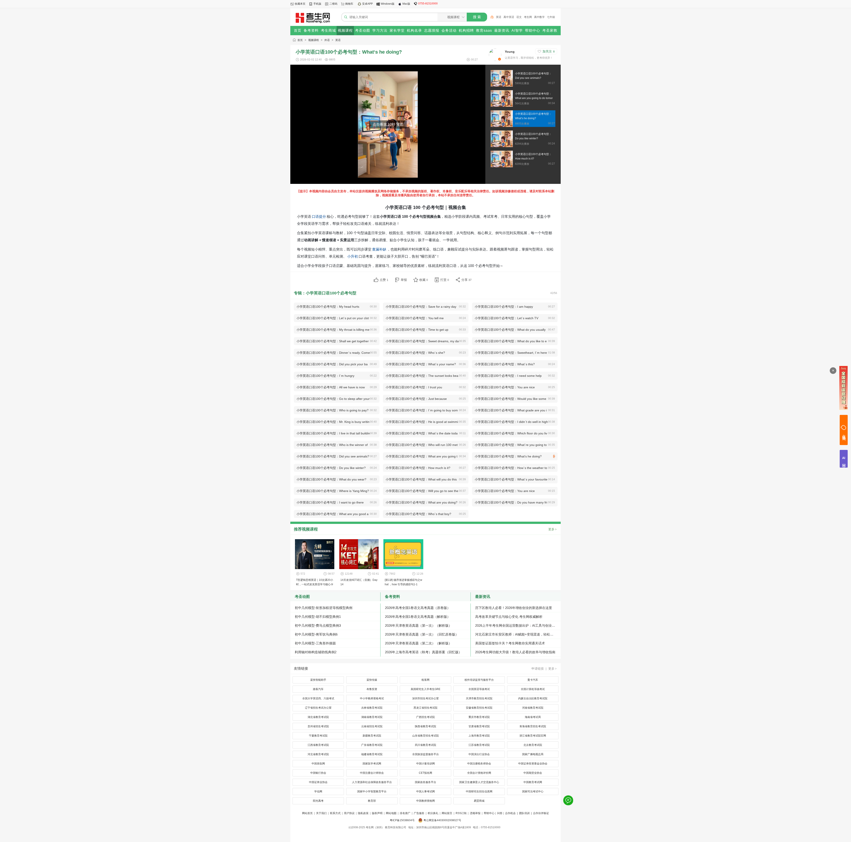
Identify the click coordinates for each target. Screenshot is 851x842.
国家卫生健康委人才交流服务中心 (479, 782)
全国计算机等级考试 (533, 689)
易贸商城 (479, 800)
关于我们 (321, 813)
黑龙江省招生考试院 (425, 707)
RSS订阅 (461, 813)
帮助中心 (489, 813)
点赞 (384, 280)
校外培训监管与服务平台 (479, 679)
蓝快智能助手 (318, 679)
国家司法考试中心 (532, 791)
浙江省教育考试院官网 (532, 735)
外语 (327, 40)
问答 (499, 813)
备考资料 (392, 597)
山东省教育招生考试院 (425, 735)
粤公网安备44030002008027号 (442, 820)
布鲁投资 (372, 689)
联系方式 (335, 813)
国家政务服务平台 (425, 782)
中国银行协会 (318, 772)
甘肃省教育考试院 (479, 726)
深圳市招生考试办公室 (425, 698)
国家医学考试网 (372, 763)
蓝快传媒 (372, 679)
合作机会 (510, 813)
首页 (300, 40)
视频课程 (313, 40)
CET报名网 (425, 772)
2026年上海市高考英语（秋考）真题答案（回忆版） (423, 652)
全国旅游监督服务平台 (425, 754)
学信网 (318, 791)
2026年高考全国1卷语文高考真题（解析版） (417, 616)
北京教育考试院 (532, 745)
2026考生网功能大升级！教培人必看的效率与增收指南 (515, 652)
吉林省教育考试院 (372, 707)
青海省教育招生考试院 (532, 726)
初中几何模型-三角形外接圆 (315, 643)
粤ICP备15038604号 (402, 820)
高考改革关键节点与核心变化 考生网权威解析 (509, 616)
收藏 (423, 280)
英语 (498, 17)
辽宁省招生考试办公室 (318, 707)
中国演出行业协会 (479, 754)
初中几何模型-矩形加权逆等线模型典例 (323, 608)
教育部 (372, 800)
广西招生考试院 (425, 717)
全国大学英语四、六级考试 (318, 698)
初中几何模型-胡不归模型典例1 (318, 616)
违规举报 (475, 813)
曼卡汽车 (532, 679)
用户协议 (349, 813)
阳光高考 (318, 800)
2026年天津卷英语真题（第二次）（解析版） (418, 643)
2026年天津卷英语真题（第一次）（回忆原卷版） (422, 634)
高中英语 (509, 17)
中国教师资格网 (425, 800)
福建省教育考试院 (372, 754)
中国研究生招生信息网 (479, 791)
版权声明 (377, 813)
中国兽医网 (318, 763)
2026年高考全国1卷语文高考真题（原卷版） (417, 608)
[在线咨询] (568, 800)
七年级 (551, 17)
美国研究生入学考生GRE (425, 689)
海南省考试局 (533, 717)
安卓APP (367, 3)
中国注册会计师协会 (372, 772)
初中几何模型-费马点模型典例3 (318, 625)
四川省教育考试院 (425, 745)
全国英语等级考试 (479, 689)
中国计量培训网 (425, 763)
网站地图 (391, 813)
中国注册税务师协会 (479, 763)
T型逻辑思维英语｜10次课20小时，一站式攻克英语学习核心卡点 (314, 584)
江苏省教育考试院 (479, 745)
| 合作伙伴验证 (539, 813)
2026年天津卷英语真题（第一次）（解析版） (418, 625)
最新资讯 (482, 597)
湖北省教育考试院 (318, 717)
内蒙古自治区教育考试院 (532, 698)
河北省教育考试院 (318, 754)
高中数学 (539, 17)
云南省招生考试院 (372, 726)
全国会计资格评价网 (479, 772)
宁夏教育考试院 (318, 735)
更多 (552, 529)
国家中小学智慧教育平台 (371, 791)
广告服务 (419, 813)
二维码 (333, 3)
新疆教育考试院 (372, 735)
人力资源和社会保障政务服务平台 (372, 782)
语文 (519, 17)
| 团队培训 (523, 813)
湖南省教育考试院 (372, 717)
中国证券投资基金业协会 (532, 763)
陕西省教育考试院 (425, 726)
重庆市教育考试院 (479, 717)
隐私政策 (363, 813)
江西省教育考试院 (318, 745)
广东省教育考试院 (372, 745)
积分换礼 (433, 813)
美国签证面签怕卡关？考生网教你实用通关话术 (510, 643)
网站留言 (447, 813)
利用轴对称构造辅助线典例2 (315, 652)
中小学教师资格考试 (372, 698)
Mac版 (406, 3)
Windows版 (387, 3)
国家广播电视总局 (532, 754)
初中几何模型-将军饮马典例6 (316, 634)
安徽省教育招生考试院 (479, 707)
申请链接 (537, 668)
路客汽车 (318, 689)
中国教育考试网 (532, 782)
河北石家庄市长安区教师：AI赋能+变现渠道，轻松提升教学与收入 (518, 634)
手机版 (317, 3)
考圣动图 (302, 597)
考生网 (528, 17)
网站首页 (307, 813)
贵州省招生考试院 (318, 726)
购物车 (349, 3)
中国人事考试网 (425, 791)
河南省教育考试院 (532, 707)
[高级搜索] (490, 17)
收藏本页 (300, 3)
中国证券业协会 (318, 782)
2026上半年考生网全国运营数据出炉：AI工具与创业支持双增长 (518, 625)
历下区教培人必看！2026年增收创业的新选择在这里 (513, 608)
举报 (404, 280)
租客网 (425, 679)
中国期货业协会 (532, 772)
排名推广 (405, 813)
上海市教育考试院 (479, 735)
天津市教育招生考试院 (479, 698)
